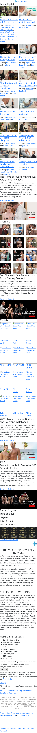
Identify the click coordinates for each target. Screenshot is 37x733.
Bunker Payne (30, 143)
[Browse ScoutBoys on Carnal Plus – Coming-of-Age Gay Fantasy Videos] (31, 242)
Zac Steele (22, 91)
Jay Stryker (29, 25)
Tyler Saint (13, 172)
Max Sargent (4, 93)
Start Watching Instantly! (9, 540)
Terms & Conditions (18, 713)
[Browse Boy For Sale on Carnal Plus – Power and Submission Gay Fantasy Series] (18, 242)
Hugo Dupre (4, 172)
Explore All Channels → (8, 299)
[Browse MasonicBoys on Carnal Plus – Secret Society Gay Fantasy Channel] (18, 255)
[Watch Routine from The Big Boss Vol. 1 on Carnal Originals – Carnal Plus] (28, 153)
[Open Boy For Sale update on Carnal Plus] (9, 55)
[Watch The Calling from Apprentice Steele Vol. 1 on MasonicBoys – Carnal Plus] (28, 75)
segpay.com (28, 705)
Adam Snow (4, 27)
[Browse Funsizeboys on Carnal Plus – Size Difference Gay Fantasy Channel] (18, 229)
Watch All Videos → (7, 200)
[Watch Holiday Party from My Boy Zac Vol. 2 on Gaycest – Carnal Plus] (28, 49)
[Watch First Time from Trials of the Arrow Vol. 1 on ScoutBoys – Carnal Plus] (9, 11)
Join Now (24, 1)
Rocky (14, 119)
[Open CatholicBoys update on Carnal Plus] (9, 81)
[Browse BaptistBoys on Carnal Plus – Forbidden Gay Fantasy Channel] (31, 229)
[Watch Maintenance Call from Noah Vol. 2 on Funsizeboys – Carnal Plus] (28, 11)
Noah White (23, 27)
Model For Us (11, 715)
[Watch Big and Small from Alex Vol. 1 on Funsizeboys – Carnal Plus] (28, 103)
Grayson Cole (11, 117)
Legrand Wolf (5, 32)
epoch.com (4, 707)
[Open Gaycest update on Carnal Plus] (28, 55)
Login (19, 1)
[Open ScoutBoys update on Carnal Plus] (9, 17)
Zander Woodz (8, 174)
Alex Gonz (29, 117)
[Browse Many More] (31, 268)
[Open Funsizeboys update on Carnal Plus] (28, 17)
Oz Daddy (8, 34)
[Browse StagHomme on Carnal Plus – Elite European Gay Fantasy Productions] (5, 255)
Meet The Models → (7, 440)
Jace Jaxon (6, 65)
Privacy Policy (5, 713)
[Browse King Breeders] (18, 268)
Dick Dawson (11, 63)
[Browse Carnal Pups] (5, 268)
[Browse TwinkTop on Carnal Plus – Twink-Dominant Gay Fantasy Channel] (31, 255)
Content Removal (23, 715)
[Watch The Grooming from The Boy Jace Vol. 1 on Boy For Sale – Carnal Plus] (9, 49)
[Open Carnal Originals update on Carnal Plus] (9, 109)
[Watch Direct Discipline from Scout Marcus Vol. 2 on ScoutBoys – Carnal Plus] (9, 127)
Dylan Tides (9, 30)
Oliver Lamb (4, 119)
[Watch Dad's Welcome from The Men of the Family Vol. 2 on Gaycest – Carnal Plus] (9, 153)
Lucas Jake (29, 89)
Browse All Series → (7, 489)
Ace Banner (10, 25)
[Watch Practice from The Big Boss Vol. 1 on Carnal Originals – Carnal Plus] (9, 103)
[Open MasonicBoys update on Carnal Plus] (28, 81)
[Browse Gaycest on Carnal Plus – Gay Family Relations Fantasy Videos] (5, 229)
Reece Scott (10, 37)
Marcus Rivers (8, 146)
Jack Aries (25, 146)
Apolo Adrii (10, 170)
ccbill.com (14, 707)
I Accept (3, 683)
